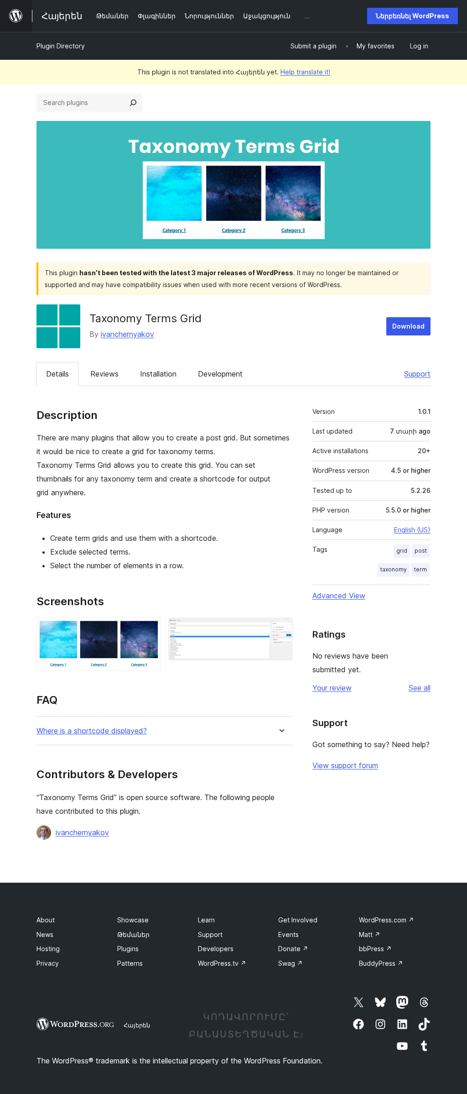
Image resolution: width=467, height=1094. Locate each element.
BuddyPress (381, 963)
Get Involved (297, 920)
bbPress (375, 949)
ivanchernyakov (127, 334)
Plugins (128, 949)
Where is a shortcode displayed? (91, 731)
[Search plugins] (133, 103)
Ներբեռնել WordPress (412, 16)
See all (420, 687)
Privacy (47, 963)
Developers (216, 949)
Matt (369, 934)
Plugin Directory (60, 46)
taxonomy (393, 569)
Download (408, 326)
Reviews (104, 373)
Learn (206, 920)
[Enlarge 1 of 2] (148, 629)
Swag (290, 963)
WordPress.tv (222, 963)
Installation (158, 373)
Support (417, 373)
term (420, 569)
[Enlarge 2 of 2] (280, 629)
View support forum (345, 765)
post (421, 550)
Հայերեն (137, 1025)
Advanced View (338, 595)
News (44, 934)
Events (288, 934)
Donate (293, 949)
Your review (332, 687)
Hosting (48, 949)
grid (401, 550)
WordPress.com (386, 920)
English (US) (412, 530)
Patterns (130, 963)
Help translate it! (305, 72)
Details (57, 373)
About (45, 920)
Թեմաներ (133, 934)
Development (220, 373)
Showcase (133, 920)
